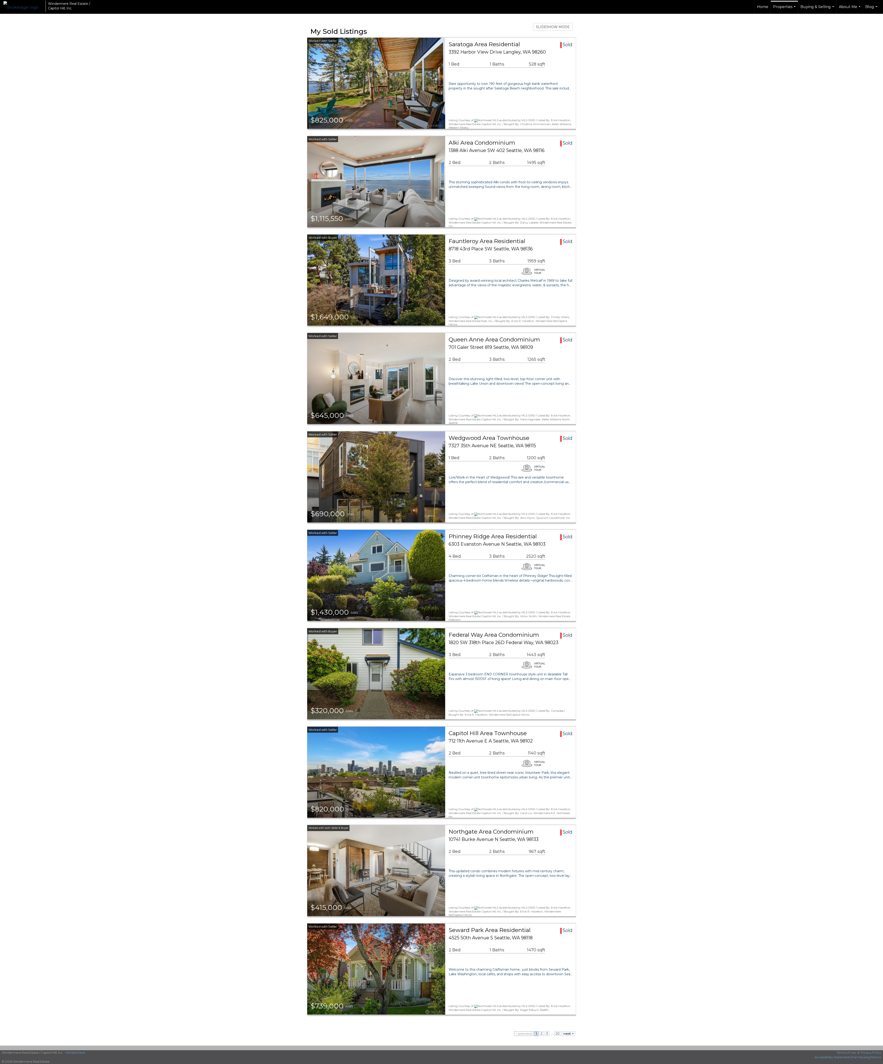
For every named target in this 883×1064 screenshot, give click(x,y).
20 (558, 1034)
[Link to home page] (23, 6)
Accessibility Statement (832, 1057)
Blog (871, 9)
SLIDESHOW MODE (553, 27)
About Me (850, 9)
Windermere (75, 1052)
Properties (785, 9)
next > (568, 1034)
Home (762, 7)
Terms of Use (846, 1052)
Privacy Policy (871, 1052)
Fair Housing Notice (866, 1057)
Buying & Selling (817, 9)
